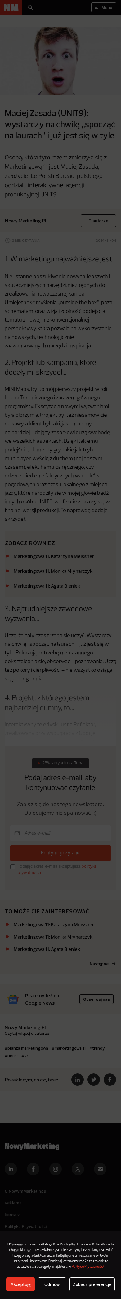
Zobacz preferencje (92, 1284)
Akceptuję (21, 1284)
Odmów (52, 1284)
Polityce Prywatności (88, 1266)
